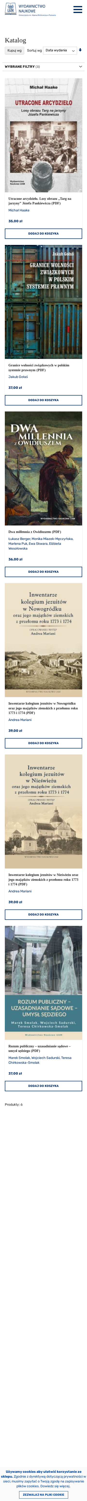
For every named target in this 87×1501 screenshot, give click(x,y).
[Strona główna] (30, 9)
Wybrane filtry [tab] (20, 67)
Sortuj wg (34, 50)
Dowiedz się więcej (55, 1486)
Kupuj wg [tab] (14, 50)
